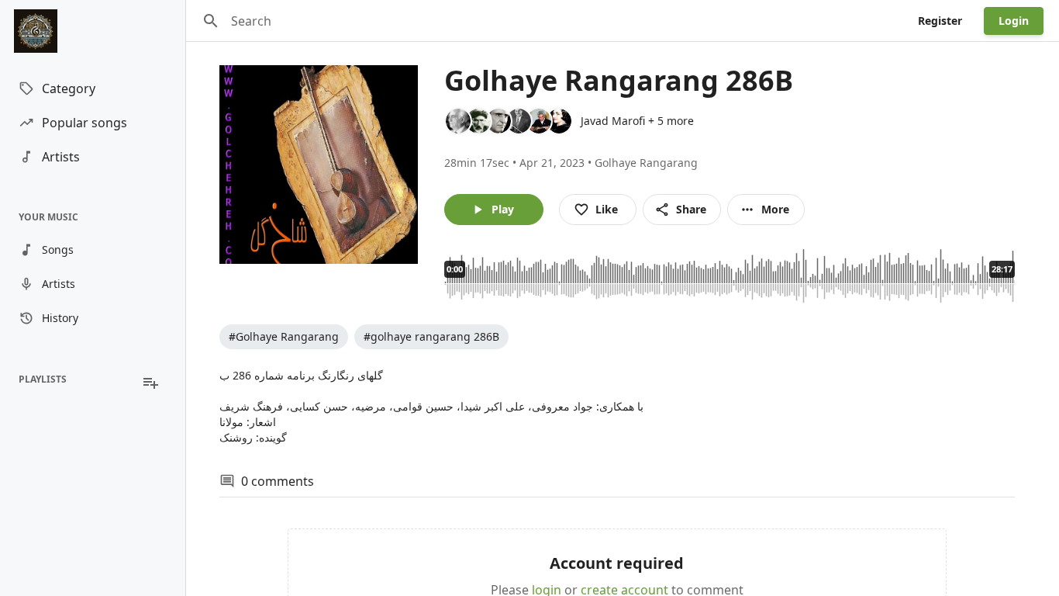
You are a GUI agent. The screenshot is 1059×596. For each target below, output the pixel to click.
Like (606, 209)
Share (691, 209)
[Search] (211, 21)
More (775, 209)
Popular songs (84, 122)
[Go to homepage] (92, 31)
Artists (61, 156)
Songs (58, 249)
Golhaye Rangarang (646, 162)
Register (940, 20)
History (60, 317)
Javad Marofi (613, 120)
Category (68, 88)
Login (1014, 20)
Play (503, 209)
